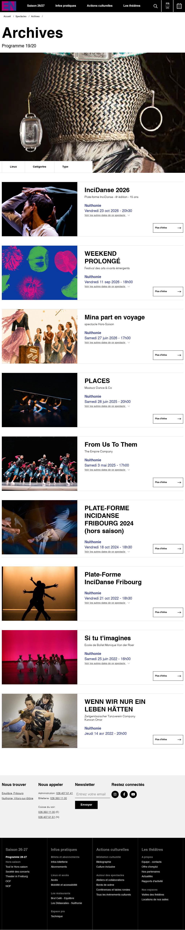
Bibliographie (103, 862)
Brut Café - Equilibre (62, 898)
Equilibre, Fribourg (12, 793)
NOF (8, 886)
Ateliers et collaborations (110, 880)
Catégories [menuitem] (39, 167)
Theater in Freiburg (17, 876)
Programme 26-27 (16, 857)
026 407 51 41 (64, 793)
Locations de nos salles (155, 899)
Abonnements (59, 867)
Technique (57, 916)
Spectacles (21, 17)
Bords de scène (105, 885)
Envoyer (86, 804)
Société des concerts (17, 872)
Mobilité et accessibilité (64, 885)
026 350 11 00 (58, 798)
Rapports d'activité (152, 881)
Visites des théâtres (153, 894)
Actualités (147, 876)
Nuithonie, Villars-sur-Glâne (17, 798)
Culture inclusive (105, 867)
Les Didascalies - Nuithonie (66, 903)
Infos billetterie (59, 862)
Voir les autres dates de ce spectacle (105, 215)
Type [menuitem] (65, 167)
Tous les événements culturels (113, 894)
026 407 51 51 (46, 817)
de (167, 8)
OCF (8, 881)
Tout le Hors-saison (17, 867)
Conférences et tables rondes (113, 890)
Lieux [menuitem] (13, 167)
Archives (35, 17)
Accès (54, 880)
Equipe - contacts (152, 862)
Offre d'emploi (150, 867)
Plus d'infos (161, 228)
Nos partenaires (151, 872)
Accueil (7, 17)
